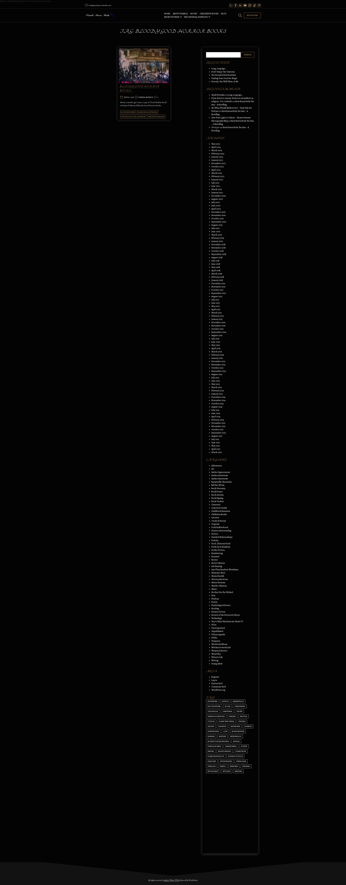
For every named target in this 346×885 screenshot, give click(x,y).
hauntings (235, 726)
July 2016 (215, 338)
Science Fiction (218, 611)
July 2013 (215, 439)
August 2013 (216, 436)
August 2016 (216, 335)
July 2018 (215, 260)
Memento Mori (218, 572)
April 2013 (215, 449)
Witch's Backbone (219, 644)
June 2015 (215, 380)
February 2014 (217, 419)
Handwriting (217, 553)
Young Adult (216, 663)
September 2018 (218, 254)
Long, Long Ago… (219, 68)
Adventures (216, 465)
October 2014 (217, 403)
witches (227, 771)
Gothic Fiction (218, 550)
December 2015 (218, 361)
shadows (211, 761)
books (227, 706)
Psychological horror (133, 117)
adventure (212, 701)
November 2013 (218, 426)
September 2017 (218, 293)
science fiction (235, 756)
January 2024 (217, 156)
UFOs (213, 624)
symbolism (241, 761)
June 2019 (215, 231)
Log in (214, 680)
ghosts (210, 726)
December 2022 (218, 163)
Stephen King (226, 761)
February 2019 (217, 238)
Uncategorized (156, 117)
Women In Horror (219, 650)
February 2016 (217, 354)
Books (193, 13)
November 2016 (218, 325)
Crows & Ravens (218, 520)
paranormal (231, 746)
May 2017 (215, 306)
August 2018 (216, 257)
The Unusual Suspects (196, 17)
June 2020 (215, 205)
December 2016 (218, 322)
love (225, 731)
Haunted (215, 556)
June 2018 (215, 264)
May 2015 (215, 384)
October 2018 (217, 251)
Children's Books (219, 514)
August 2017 (216, 296)
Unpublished (217, 631)
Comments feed (218, 686)
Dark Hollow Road (147, 112)
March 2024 (216, 150)
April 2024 (216, 147)
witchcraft (213, 771)
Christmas (227, 711)
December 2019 (218, 212)
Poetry (214, 602)
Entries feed (216, 683)
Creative (215, 517)
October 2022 (217, 166)
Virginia (246, 766)
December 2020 (218, 195)
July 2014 (215, 410)
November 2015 (218, 364)
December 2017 (218, 283)
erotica (243, 716)
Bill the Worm (214, 706)
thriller (211, 766)
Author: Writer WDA (171, 880)
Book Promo (217, 491)
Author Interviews (219, 475)
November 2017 (218, 286)
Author (225, 701)
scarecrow (240, 751)
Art (212, 468)
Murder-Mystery (219, 585)
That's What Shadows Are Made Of (227, 621)
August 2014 (216, 406)
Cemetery (215, 504)
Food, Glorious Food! (221, 543)
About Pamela (180, 13)
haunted (222, 726)
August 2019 (216, 225)
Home (167, 13)
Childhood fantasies (220, 511)
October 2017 (217, 290)
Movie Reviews (218, 582)
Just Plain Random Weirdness (224, 569)
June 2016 (215, 341)
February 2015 (217, 390)
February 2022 (217, 176)
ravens (210, 751)
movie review (238, 731)
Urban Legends (218, 634)
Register (215, 676)
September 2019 (218, 221)
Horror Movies (218, 563)
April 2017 (215, 309)
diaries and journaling (221, 530)
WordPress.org (218, 689)
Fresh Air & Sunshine (220, 546)
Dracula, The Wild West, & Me (224, 81)
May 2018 (215, 267)
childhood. (212, 711)
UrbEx (214, 637)
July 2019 (215, 228)
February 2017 (217, 315)
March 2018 (216, 273)
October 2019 (217, 218)
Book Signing (217, 498)
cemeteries (239, 706)
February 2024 (217, 153)
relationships (224, 751)
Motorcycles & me (219, 579)
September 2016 (218, 332)
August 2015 (216, 374)
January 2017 (217, 319)
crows (239, 711)
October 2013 (217, 429)
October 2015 (217, 367)
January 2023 (217, 160)
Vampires (215, 641)
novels (236, 741)
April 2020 (216, 208)
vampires (234, 766)
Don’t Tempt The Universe (223, 71)
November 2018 (218, 247)
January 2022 (217, 179)
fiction (211, 721)
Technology (216, 618)
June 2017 (215, 302)
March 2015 (216, 387)
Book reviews (128, 112)
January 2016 (217, 358)
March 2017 (216, 312)
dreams (232, 716)
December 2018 (218, 244)
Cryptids (215, 524)
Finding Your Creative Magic (224, 78)
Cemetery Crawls (219, 507)
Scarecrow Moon (215, 756)
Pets (213, 595)
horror (248, 726)
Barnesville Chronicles (221, 481)
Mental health (217, 576)
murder (211, 736)
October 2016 (217, 328)
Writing (214, 660)
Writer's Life (217, 657)
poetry (244, 746)
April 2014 (215, 416)
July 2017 (215, 299)
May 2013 (215, 445)
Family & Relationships (221, 537)
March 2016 (216, 351)
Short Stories (171, 17)
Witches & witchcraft (221, 647)
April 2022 (216, 169)
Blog (223, 13)
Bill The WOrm (217, 485)
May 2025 (215, 143)
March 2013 (216, 452)
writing (238, 771)
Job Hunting (216, 566)
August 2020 (217, 199)
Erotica (214, 533)
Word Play (216, 653)
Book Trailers (217, 501)
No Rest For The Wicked (222, 592)
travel (223, 766)
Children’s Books (209, 13)
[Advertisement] (230, 826)
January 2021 (217, 192)
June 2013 (215, 442)
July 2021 (215, 182)
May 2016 (215, 345)
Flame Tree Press (226, 721)
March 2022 (216, 173)
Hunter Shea (213, 731)
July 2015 (215, 377)
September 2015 (218, 371)
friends (242, 721)
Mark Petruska (218, 94)
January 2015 (217, 393)
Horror (214, 559)
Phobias (215, 598)
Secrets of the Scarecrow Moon (225, 615)
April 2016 (215, 348)
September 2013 (218, 432)
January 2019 (217, 241)
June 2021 (215, 186)
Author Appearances (220, 472)
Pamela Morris (145, 97)
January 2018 (217, 280)
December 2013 (218, 423)
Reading (215, 608)
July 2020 (215, 202)
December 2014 (218, 397)
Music (214, 589)
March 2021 (216, 189)
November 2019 (218, 215)
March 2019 (216, 234)
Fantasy (214, 540)
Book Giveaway (218, 488)
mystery (222, 736)
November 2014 (218, 400)
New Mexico (235, 736)
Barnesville (238, 701)
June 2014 (215, 413)
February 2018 (217, 277)
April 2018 (215, 270)
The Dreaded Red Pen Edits (223, 75)
